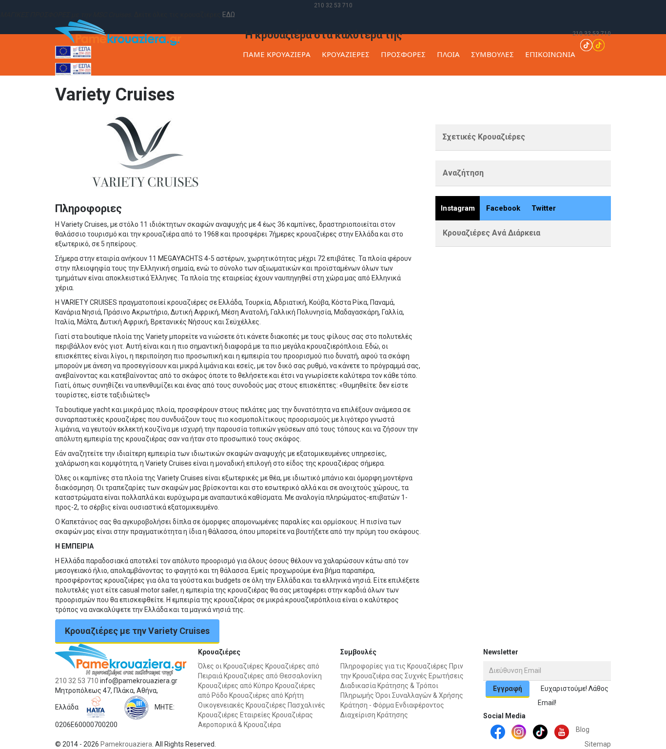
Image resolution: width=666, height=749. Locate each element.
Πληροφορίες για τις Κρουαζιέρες (394, 666)
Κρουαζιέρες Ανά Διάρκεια (491, 232)
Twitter (543, 208)
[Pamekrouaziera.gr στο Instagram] (518, 731)
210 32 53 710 (333, 5)
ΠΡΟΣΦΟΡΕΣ (403, 54)
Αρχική (524, 119)
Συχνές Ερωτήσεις (434, 676)
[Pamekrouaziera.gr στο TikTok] (592, 44)
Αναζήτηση (463, 172)
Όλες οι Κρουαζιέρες (231, 666)
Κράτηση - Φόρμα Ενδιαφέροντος (392, 705)
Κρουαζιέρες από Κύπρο (236, 686)
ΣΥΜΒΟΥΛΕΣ (492, 54)
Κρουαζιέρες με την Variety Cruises (137, 631)
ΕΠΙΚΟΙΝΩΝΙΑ (550, 54)
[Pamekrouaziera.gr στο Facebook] (497, 731)
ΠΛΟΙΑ (448, 54)
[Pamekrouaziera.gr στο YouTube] (561, 731)
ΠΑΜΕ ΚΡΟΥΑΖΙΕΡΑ (277, 54)
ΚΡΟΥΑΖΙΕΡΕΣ (346, 54)
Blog (582, 729)
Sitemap (598, 744)
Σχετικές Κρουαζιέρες (484, 136)
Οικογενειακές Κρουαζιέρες (242, 705)
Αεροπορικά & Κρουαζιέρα (239, 725)
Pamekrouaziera (126, 744)
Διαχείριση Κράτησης (374, 715)
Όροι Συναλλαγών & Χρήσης (419, 695)
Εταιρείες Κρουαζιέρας (574, 119)
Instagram (458, 208)
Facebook (503, 208)
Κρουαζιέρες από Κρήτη (266, 695)
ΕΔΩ (228, 15)
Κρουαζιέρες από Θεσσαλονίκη (273, 676)
